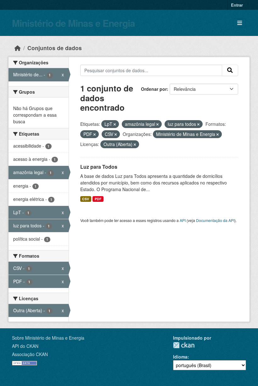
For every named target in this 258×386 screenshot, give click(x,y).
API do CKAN (25, 346)
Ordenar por (154, 89)
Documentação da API (215, 220)
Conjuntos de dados (54, 48)
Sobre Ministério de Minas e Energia (48, 338)
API (183, 220)
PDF (98, 198)
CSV (85, 198)
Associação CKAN (30, 354)
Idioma (180, 357)
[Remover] (115, 124)
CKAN (183, 345)
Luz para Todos (98, 166)
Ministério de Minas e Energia (73, 23)
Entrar (237, 5)
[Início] (17, 48)
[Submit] (230, 70)
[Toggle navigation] (239, 22)
